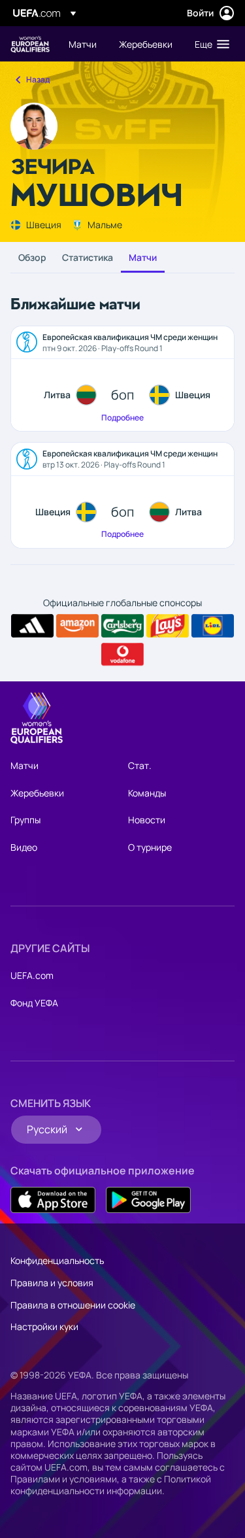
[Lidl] (212, 626)
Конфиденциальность (57, 1260)
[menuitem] (82, 44)
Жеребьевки (37, 793)
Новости (146, 819)
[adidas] (32, 626)
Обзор (32, 257)
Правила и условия (51, 1282)
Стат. (140, 765)
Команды (147, 793)
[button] (209, 44)
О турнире (150, 847)
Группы (25, 819)
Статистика (87, 257)
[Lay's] (167, 626)
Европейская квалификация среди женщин (30, 44)
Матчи (143, 257)
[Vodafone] (122, 654)
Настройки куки (44, 1326)
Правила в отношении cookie (72, 1305)
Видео (23, 847)
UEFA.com (32, 975)
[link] (82, 44)
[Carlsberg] (122, 626)
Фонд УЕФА (34, 1003)
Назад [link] (38, 79)
